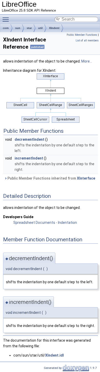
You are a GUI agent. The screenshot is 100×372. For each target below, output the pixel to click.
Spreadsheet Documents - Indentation (45, 222)
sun (17, 28)
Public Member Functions (82, 35)
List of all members (87, 40)
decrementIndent (29, 139)
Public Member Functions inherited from (51, 178)
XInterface (86, 178)
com (6, 28)
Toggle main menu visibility (6, 19)
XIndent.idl (54, 355)
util (40, 28)
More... (86, 61)
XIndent (54, 28)
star (29, 28)
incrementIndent (29, 158)
